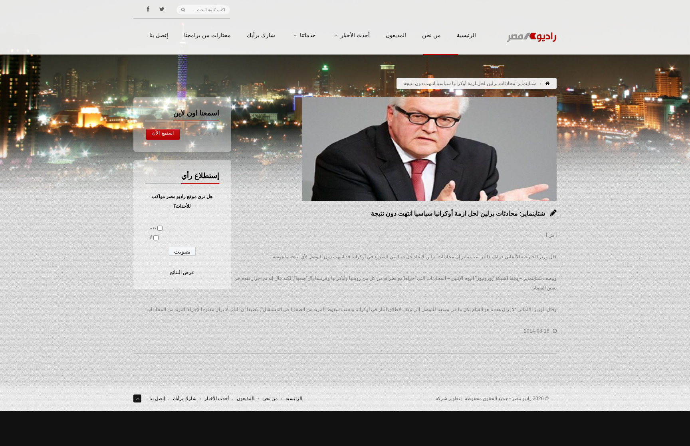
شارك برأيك (261, 35)
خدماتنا (308, 35)
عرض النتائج (182, 272)
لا (150, 237)
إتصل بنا (158, 35)
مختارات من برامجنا (207, 35)
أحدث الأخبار (355, 35)
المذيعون (396, 35)
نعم (152, 227)
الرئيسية (466, 35)
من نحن (431, 35)
